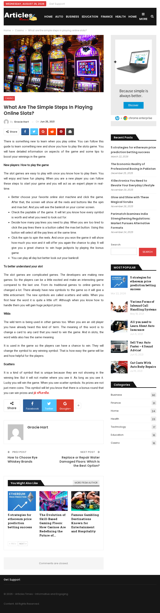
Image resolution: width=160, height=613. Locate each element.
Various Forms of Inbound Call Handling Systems (143, 305)
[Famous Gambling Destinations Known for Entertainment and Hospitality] (85, 501)
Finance (107, 17)
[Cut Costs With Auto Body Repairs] (119, 367)
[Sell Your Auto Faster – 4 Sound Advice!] (119, 347)
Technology (118, 427)
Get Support (57, 4)
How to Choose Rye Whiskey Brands (22, 459)
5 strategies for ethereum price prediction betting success (143, 283)
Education (90, 17)
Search (116, 244)
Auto (59, 17)
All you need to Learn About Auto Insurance (142, 326)
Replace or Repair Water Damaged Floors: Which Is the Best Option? (80, 461)
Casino (9, 98)
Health (120, 17)
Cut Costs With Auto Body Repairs (143, 365)
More (143, 19)
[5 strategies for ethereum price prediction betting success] (22, 501)
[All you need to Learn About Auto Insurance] (119, 326)
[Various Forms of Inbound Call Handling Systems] (119, 306)
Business (72, 17)
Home (48, 17)
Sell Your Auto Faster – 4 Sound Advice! (141, 346)
